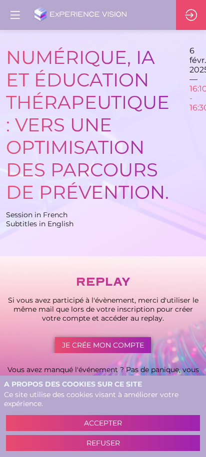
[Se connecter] (191, 15)
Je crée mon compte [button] (103, 345)
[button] (15, 15)
